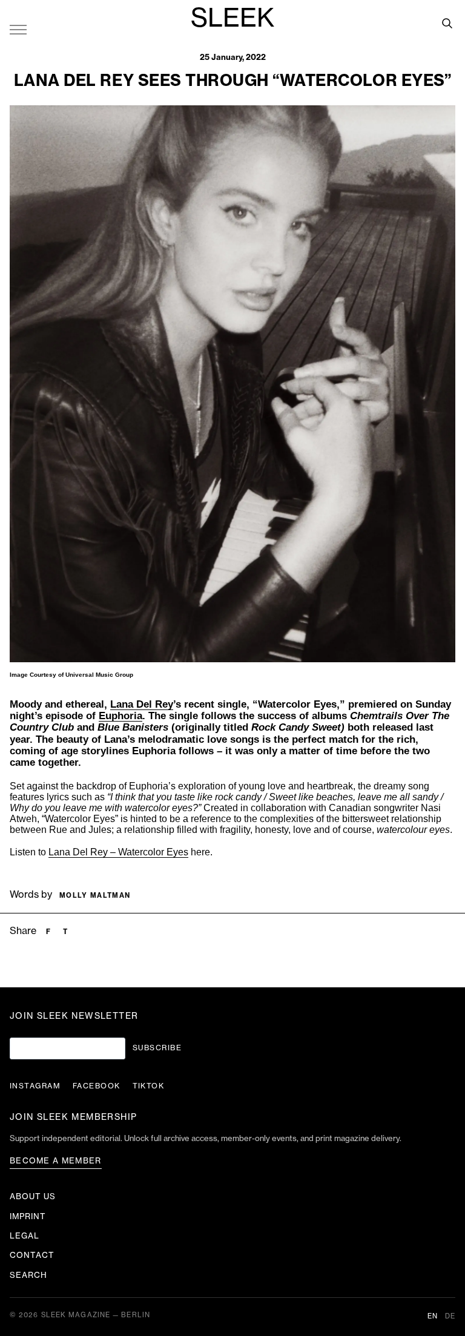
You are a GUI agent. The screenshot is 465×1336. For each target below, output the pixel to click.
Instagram (35, 1086)
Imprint (28, 1216)
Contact (32, 1255)
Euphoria (120, 716)
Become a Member (56, 1161)
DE (450, 1316)
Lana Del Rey (141, 704)
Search (28, 1275)
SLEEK (232, 18)
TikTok (149, 1086)
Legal (24, 1236)
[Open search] (446, 23)
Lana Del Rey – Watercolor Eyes (118, 852)
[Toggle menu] (18, 29)
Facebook (96, 1086)
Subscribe (157, 1047)
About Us (33, 1196)
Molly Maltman (94, 895)
